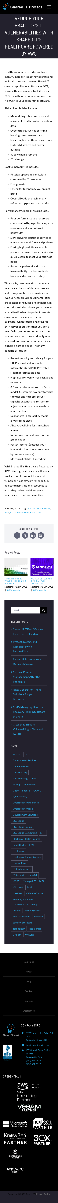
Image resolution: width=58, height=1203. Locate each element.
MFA (41, 881)
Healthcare (35, 512)
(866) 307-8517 (33, 1064)
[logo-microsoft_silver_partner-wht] (15, 1122)
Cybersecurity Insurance (26, 802)
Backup (17, 784)
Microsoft (18, 887)
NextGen (17, 893)
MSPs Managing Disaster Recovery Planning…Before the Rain (29, 711)
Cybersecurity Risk (23, 808)
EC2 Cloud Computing (25, 832)
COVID (37, 790)
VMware (29, 934)
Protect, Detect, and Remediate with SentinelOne (42, 567)
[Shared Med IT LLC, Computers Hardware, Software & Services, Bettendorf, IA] (7, 1055)
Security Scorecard (22, 922)
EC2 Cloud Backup (19, 512)
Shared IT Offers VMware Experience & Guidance (16, 567)
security (38, 916)
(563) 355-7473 (33, 1060)
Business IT (30, 784)
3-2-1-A (17, 754)
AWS (6, 512)
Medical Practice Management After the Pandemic (26, 676)
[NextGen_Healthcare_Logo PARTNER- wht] (42, 1119)
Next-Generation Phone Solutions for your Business (27, 694)
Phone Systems (33, 910)
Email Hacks (19, 844)
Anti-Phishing (20, 778)
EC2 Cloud (18, 820)
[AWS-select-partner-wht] (29, 1084)
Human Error (20, 863)
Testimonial (35, 928)
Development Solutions (25, 814)
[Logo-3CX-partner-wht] (42, 1136)
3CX (27, 754)
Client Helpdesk (21, 790)
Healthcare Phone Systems (27, 857)
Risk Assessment (21, 916)
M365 (16, 881)
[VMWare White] (15, 1166)
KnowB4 (32, 875)
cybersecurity (20, 796)
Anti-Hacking (20, 772)
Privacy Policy (43, 1194)
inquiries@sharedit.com (37, 1045)
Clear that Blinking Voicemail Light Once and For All (28, 729)
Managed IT (29, 881)
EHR (42, 832)
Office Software (34, 893)
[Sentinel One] (15, 1150)
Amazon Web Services (39, 508)
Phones (17, 910)
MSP (29, 887)
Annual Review (21, 766)
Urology (17, 934)
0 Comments (13, 590)
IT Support (18, 875)
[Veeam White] (29, 1102)
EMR (32, 844)
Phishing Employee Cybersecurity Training (25, 902)
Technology (19, 928)
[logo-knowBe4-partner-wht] (15, 1134)
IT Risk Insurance (22, 869)
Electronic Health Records (26, 838)
